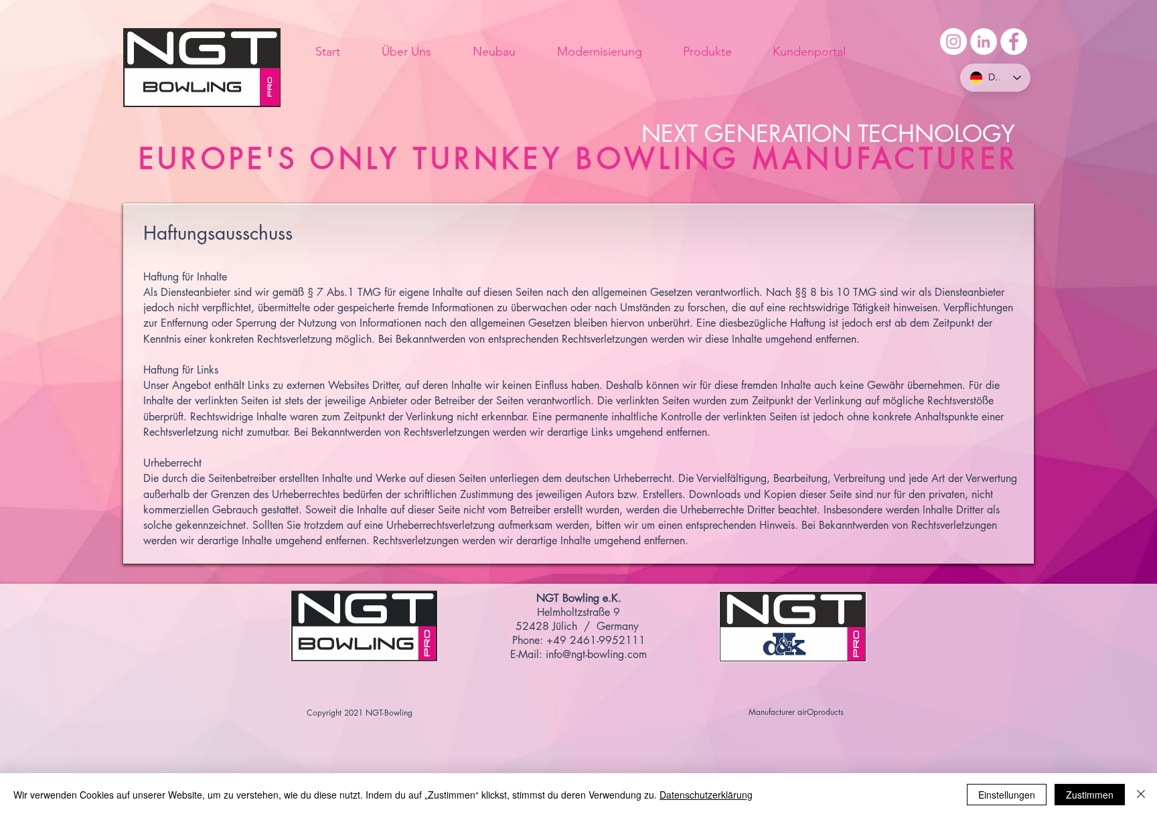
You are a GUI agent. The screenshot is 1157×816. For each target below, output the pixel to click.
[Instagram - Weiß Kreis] (953, 41)
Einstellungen (1006, 794)
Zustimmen (1089, 794)
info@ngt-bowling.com (596, 654)
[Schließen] (1141, 794)
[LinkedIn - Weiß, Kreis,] (983, 41)
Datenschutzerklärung (706, 794)
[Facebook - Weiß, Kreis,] (1013, 41)
